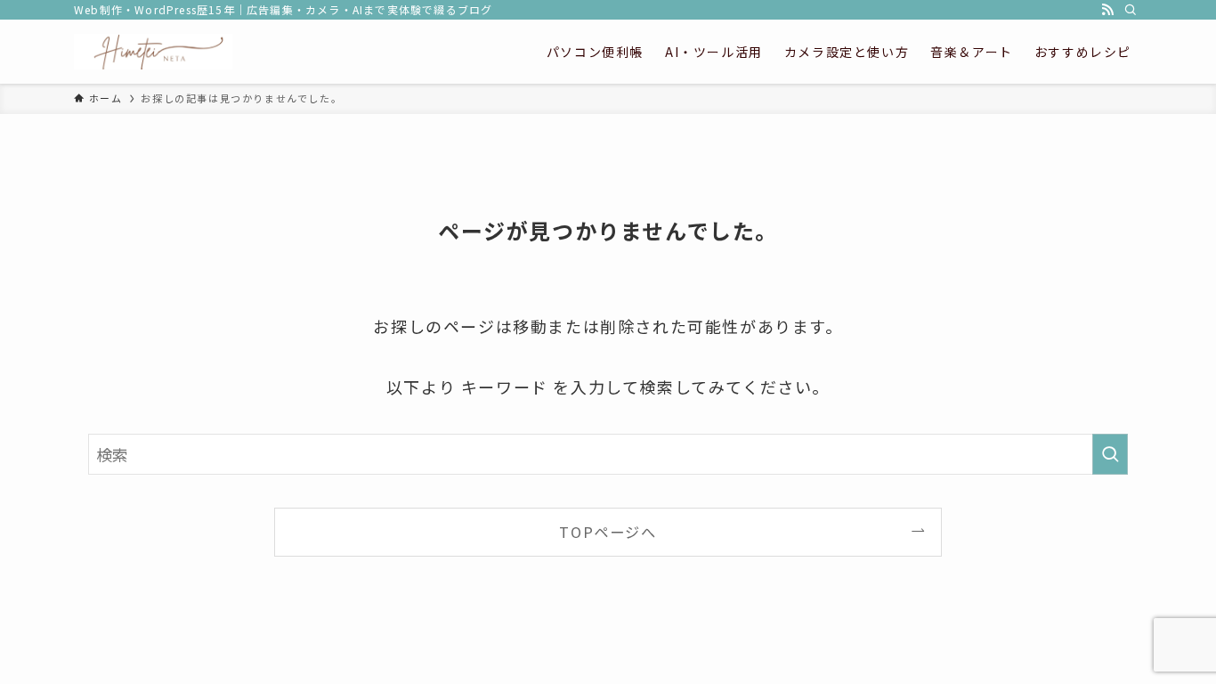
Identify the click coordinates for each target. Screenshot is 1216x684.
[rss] (1107, 10)
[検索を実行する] (1110, 454)
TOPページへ (607, 531)
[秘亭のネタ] (153, 51)
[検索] (1130, 10)
